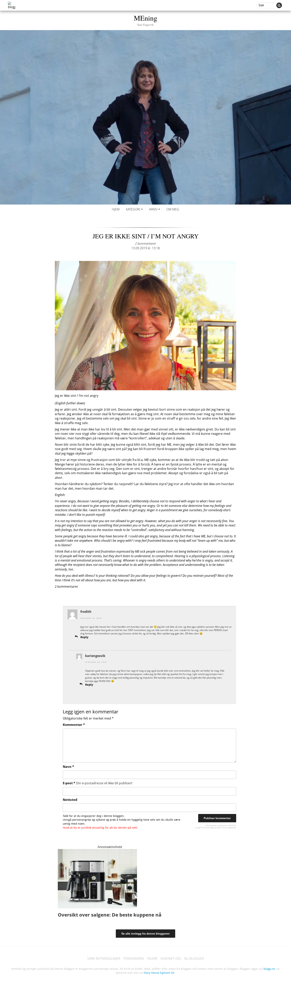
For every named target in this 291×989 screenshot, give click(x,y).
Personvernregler (208, 827)
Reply (84, 637)
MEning (145, 19)
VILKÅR (152, 958)
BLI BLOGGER (194, 958)
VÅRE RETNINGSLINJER (103, 958)
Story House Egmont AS (159, 973)
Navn (68, 766)
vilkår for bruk (222, 827)
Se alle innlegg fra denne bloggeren (145, 933)
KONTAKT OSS (171, 958)
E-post (97, 783)
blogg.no (269, 969)
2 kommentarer (145, 243)
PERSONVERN (134, 958)
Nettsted (70, 800)
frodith (85, 611)
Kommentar (74, 724)
